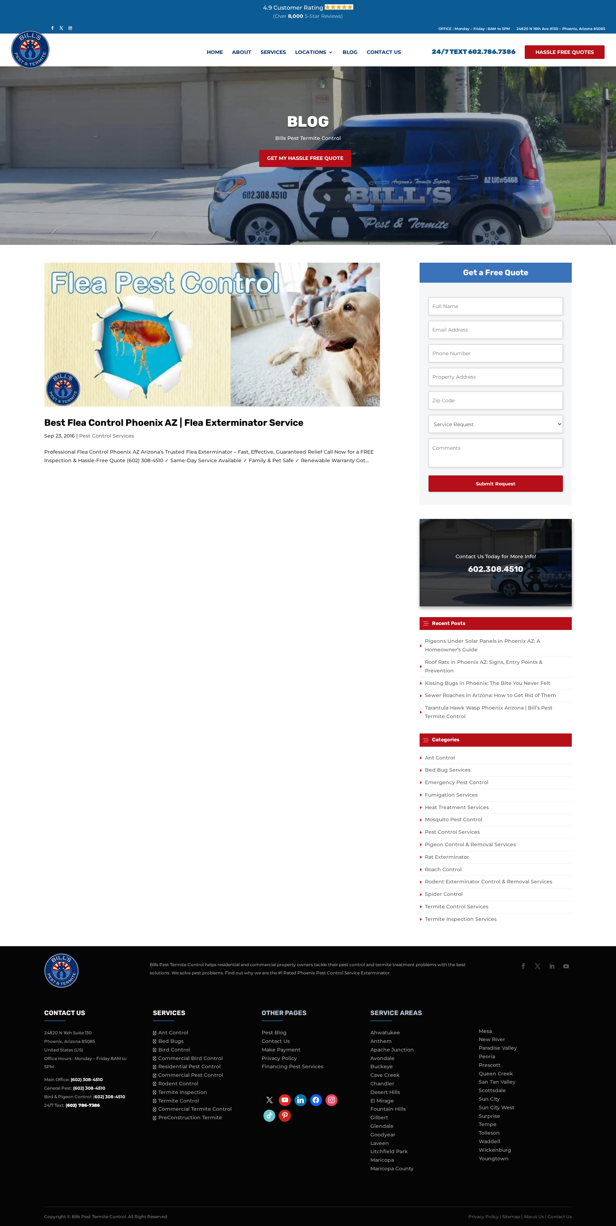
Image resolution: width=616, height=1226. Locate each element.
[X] (269, 1100)
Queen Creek (496, 1073)
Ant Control (440, 758)
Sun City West (496, 1107)
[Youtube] (285, 1100)
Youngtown (494, 1158)
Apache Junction (392, 1049)
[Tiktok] (269, 1116)
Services (273, 52)
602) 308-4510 (109, 1096)
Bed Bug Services (448, 770)
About (241, 52)
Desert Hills (385, 1092)
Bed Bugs (171, 1041)
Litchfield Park (389, 1151)
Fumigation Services (451, 795)
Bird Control (174, 1049)
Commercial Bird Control (190, 1058)
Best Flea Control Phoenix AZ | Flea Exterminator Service (173, 422)
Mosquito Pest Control (453, 819)
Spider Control (444, 894)
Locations (310, 52)
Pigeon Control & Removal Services (470, 844)
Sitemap (511, 1216)
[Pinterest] (285, 1116)
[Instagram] (331, 1100)
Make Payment (281, 1049)
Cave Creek (385, 1075)
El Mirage (382, 1101)
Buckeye (381, 1066)
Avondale (382, 1058)
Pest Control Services (106, 436)
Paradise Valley (498, 1048)
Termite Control (178, 1101)
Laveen (379, 1143)
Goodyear (382, 1134)
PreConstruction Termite (190, 1117)
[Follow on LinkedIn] (552, 966)
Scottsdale (492, 1090)
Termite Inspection (182, 1092)
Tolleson (489, 1133)
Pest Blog (274, 1032)
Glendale (382, 1126)
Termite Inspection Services (461, 919)
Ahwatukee (385, 1032)
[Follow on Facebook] (523, 966)
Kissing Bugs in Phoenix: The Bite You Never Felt (487, 683)
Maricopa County (392, 1168)
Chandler (382, 1083)
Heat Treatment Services (457, 807)
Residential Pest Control (189, 1066)
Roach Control (443, 869)
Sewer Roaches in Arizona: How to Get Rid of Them (490, 695)
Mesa (485, 1031)
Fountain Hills (388, 1109)
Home (215, 52)
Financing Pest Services (292, 1066)
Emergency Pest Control (456, 782)
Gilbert (379, 1117)
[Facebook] (316, 1100)
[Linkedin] (300, 1100)
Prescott (489, 1065)
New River (492, 1039)
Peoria (487, 1056)
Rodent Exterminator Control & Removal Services (488, 881)
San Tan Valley (497, 1082)
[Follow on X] (537, 966)
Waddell (489, 1141)
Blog (350, 52)
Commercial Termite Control (195, 1109)
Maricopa (382, 1160)
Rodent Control (178, 1083)
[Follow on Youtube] (566, 966)
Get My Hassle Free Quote (305, 158)
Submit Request (495, 483)
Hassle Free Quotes (564, 52)
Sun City (489, 1099)
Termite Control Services (456, 906)
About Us (534, 1216)
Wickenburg (495, 1150)
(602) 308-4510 (87, 1079)
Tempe (488, 1124)
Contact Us (384, 52)
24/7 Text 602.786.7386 (473, 52)
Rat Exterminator (447, 857)
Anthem (381, 1041)
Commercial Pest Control (190, 1075)
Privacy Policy (279, 1058)
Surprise (489, 1116)
